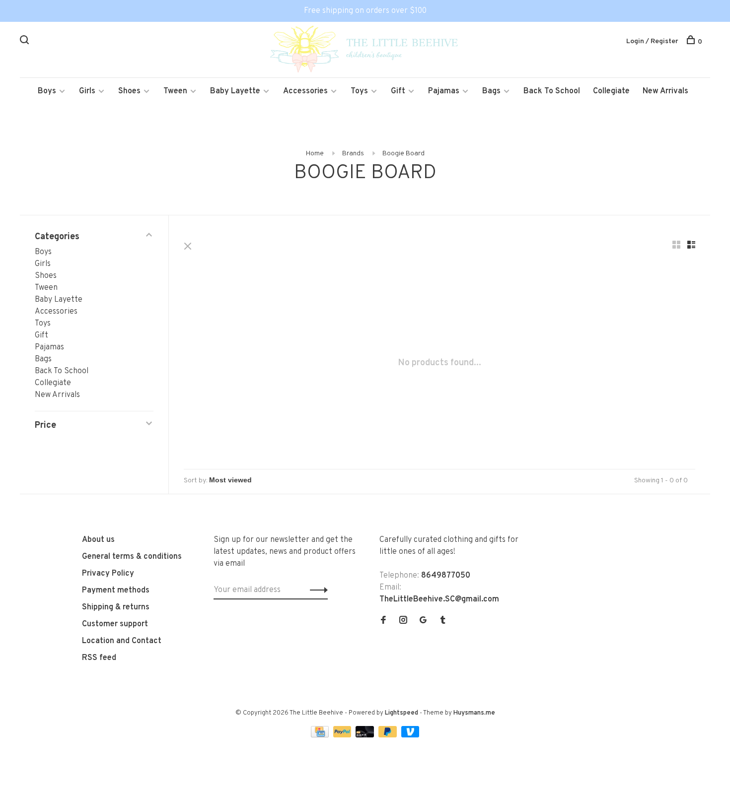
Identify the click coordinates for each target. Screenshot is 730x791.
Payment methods (115, 590)
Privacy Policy (108, 574)
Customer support (115, 624)
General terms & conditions (132, 557)
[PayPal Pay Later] (388, 735)
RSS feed (99, 658)
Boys (47, 91)
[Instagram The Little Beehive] (403, 621)
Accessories (305, 91)
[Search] (25, 42)
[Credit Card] (321, 735)
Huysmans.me (474, 713)
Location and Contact (121, 641)
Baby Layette (235, 91)
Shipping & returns (115, 607)
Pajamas (443, 91)
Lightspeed (401, 713)
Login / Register (652, 41)
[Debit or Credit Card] (366, 735)
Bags (491, 91)
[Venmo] (410, 735)
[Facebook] (383, 621)
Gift (398, 91)
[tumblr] (443, 621)
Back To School (551, 91)
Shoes (129, 91)
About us (98, 540)
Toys (359, 91)
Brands (353, 153)
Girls (87, 91)
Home (315, 153)
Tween (175, 91)
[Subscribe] (316, 590)
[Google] (423, 621)
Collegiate (611, 91)
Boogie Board (403, 153)
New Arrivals (665, 91)
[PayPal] (343, 735)
